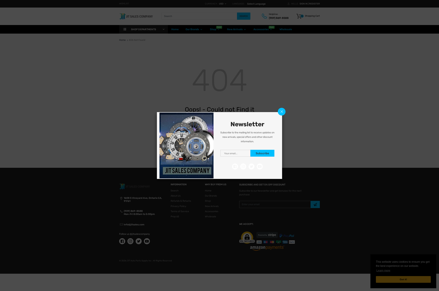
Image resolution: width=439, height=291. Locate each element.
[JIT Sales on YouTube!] (260, 166)
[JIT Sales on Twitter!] (251, 166)
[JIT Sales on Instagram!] (243, 166)
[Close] (282, 112)
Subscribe (262, 153)
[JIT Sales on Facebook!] (235, 166)
